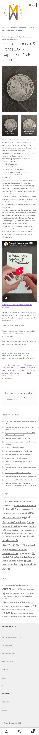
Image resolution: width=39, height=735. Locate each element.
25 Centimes (11, 513)
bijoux (5, 593)
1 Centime (7, 501)
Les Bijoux (4, 710)
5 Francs (29, 505)
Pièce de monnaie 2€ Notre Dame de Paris (18, 473)
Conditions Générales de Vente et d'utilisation (12, 637)
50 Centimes (28, 512)
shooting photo (6, 616)
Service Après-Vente (7, 645)
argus (32, 589)
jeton (9, 599)
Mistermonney (9, 601)
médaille (12, 606)
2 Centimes (25, 501)
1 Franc (16, 501)
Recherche (19, 731)
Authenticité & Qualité (7, 661)
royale (26, 613)
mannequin (18, 599)
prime (20, 613)
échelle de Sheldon (31, 616)
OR (33, 553)
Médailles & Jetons (18, 549)
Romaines (20, 561)
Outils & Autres (9, 557)
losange (13, 599)
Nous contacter (5, 686)
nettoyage (18, 606)
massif (23, 599)
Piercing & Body (9, 560)
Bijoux (30, 522)
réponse (31, 613)
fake (9, 596)
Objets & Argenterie (25, 554)
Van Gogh (18, 616)
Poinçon (7, 613)
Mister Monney (27, 37)
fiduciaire (13, 596)
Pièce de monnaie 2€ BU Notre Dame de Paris (19, 455)
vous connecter (18, 397)
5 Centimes (19, 505)
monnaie (22, 601)
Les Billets (30, 533)
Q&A (23, 613)
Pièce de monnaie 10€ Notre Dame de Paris (18, 451)
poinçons (15, 613)
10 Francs (16, 509)
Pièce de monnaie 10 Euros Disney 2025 (17, 438)
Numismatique (7, 356)
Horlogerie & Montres (19, 533)
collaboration (17, 593)
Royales (27, 560)
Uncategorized (17, 356)
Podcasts (25, 609)
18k (12, 585)
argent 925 (16, 589)
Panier (30, 729)
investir (4, 599)
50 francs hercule (18, 585)
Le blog (4, 678)
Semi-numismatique (14, 564)
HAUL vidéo (6, 533)
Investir (18, 353)
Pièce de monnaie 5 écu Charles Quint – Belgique (20, 476)
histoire (30, 596)
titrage (13, 616)
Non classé (25, 353)
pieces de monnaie (11, 609)
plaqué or (19, 609)
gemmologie (24, 596)
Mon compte (6, 731)
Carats (10, 593)
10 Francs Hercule (6, 585)
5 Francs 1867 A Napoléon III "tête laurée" (22, 358)
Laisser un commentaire (10, 40)
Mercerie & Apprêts (27, 536)
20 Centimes (25, 509)
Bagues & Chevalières (14, 522)
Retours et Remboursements (8, 653)
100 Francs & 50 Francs (11, 518)
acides (26, 585)
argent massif (26, 589)
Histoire (13, 28)
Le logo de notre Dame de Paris (15, 448)
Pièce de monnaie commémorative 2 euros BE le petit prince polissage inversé (20, 434)
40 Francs (18, 513)
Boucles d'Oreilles (11, 526)
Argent (25, 517)
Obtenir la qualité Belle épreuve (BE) (16, 458)
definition (26, 593)
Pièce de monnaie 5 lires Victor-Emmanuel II (19, 480)
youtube (25, 356)
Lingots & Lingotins (10, 536)
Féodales (31, 530)
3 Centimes (11, 506)
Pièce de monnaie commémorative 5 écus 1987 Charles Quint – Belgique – (28, 369)
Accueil (7, 28)
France (18, 596)
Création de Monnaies (20, 530)
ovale (3, 609)
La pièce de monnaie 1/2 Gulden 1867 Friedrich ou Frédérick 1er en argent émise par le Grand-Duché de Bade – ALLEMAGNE (10, 371)
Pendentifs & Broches (25, 557)
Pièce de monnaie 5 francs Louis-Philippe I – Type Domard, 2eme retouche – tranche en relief (20, 484)
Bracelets (24, 526)
